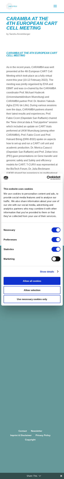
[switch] (56, 239)
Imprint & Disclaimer (21, 435)
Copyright (30, 439)
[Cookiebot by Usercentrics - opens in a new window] (46, 178)
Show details (47, 271)
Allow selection (32, 290)
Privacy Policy (43, 435)
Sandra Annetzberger (19, 34)
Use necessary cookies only (32, 299)
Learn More (30, 306)
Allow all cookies (32, 281)
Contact (22, 431)
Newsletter (36, 431)
